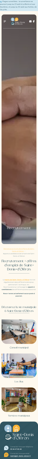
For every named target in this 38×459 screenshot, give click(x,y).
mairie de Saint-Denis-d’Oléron (17, 280)
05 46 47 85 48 (16, 449)
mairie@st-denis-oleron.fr (20, 456)
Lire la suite (9, 323)
